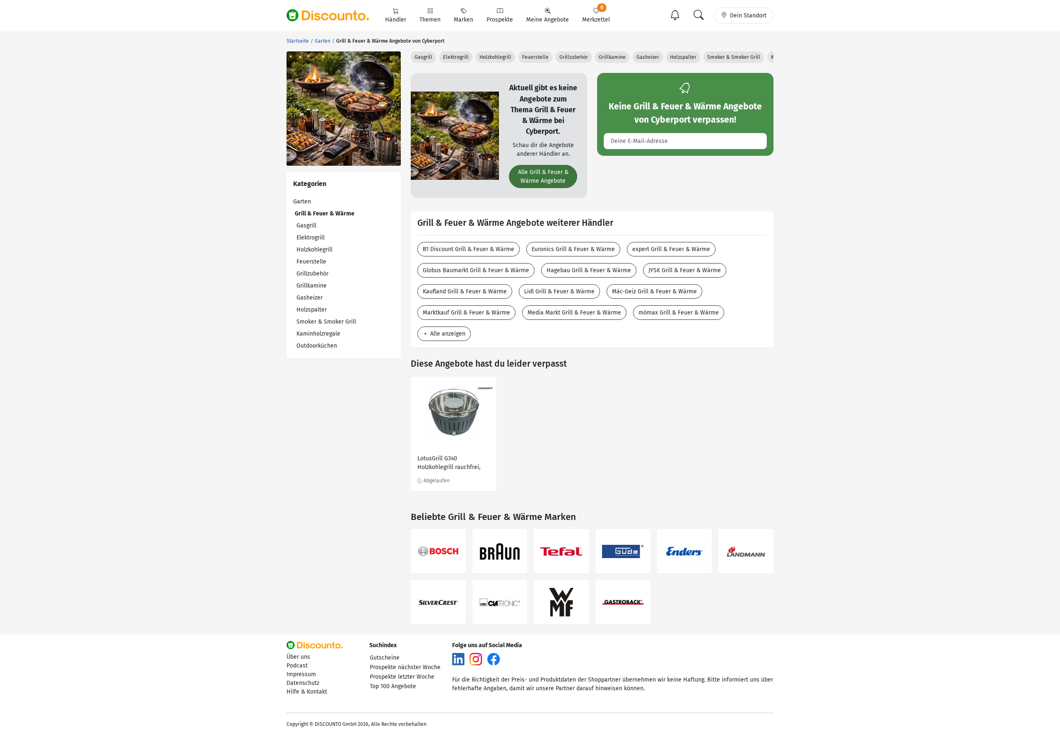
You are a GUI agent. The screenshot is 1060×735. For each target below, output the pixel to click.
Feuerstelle (311, 261)
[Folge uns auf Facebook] (493, 658)
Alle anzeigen (447, 333)
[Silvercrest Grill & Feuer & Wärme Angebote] (438, 602)
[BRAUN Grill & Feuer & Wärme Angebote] (500, 551)
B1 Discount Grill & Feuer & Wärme (468, 249)
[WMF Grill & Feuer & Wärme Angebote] (561, 602)
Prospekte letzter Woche (402, 676)
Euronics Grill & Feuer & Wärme (573, 249)
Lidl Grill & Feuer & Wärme (559, 291)
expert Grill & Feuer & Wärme (671, 249)
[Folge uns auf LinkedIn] (458, 658)
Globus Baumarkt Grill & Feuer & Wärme (476, 270)
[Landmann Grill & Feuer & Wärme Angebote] (746, 551)
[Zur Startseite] (332, 15)
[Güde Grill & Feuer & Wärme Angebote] (623, 551)
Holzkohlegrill (314, 249)
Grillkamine (311, 285)
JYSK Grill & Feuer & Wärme (684, 270)
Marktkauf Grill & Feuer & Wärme (466, 312)
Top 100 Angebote (393, 686)
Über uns (298, 656)
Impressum (301, 674)
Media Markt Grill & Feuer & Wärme (574, 312)
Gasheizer (309, 297)
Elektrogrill (310, 237)
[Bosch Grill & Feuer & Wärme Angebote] (438, 551)
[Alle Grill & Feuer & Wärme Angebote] (455, 135)
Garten (302, 201)
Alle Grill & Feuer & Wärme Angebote (543, 176)
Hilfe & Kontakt (307, 691)
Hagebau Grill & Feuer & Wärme (589, 270)
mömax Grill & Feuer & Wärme (678, 312)
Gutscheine (385, 657)
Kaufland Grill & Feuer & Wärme (465, 291)
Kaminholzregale (318, 333)
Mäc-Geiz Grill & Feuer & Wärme (654, 291)
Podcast (297, 665)
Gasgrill (306, 225)
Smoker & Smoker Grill (326, 321)
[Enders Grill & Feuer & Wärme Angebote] (685, 551)
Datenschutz (303, 683)
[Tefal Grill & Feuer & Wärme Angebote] (561, 551)
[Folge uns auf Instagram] (476, 658)
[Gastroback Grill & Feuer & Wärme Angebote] (623, 602)
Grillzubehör (312, 273)
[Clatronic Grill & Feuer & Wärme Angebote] (500, 602)
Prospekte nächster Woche (405, 667)
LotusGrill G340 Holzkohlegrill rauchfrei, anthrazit (448, 464)
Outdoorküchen (316, 345)
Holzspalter (311, 309)
